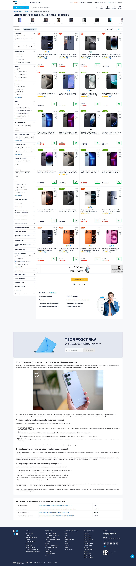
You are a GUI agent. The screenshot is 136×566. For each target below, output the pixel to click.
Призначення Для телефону (75, 303)
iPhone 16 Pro (87, 537)
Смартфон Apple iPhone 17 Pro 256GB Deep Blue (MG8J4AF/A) (54, 512)
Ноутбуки (86, 547)
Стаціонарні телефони (45, 296)
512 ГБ (28, 125)
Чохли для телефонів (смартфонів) (49, 303)
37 (84, 284)
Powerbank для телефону (74, 306)
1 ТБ (17, 129)
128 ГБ (17, 125)
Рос (121, 2)
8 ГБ (26, 137)
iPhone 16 (86, 533)
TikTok (117, 543)
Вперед (122, 21)
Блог (71, 2)
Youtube (104, 543)
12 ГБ (31, 137)
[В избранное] (55, 36)
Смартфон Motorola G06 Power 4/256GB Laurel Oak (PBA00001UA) (55, 505)
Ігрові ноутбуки (88, 549)
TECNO (19, 92)
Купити (54, 65)
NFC (29, 161)
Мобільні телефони (72, 296)
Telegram (114, 543)
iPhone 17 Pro (87, 555)
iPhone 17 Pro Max (88, 557)
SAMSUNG (20, 86)
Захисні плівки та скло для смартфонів (78, 299)
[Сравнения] (55, 39)
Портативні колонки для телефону (49, 306)
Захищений (20, 192)
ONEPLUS (19, 94)
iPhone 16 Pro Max (88, 539)
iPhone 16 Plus (87, 535)
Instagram (111, 543)
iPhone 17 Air (87, 553)
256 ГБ (22, 125)
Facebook (108, 543)
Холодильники (88, 545)
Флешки (41, 299)
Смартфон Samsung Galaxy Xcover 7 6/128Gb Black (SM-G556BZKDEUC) (56, 515)
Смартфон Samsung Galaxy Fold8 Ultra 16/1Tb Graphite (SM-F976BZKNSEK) (57, 508)
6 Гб (22, 137)
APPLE (18, 89)
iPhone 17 (86, 551)
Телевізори (87, 541)
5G (17, 176)
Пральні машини (88, 543)
